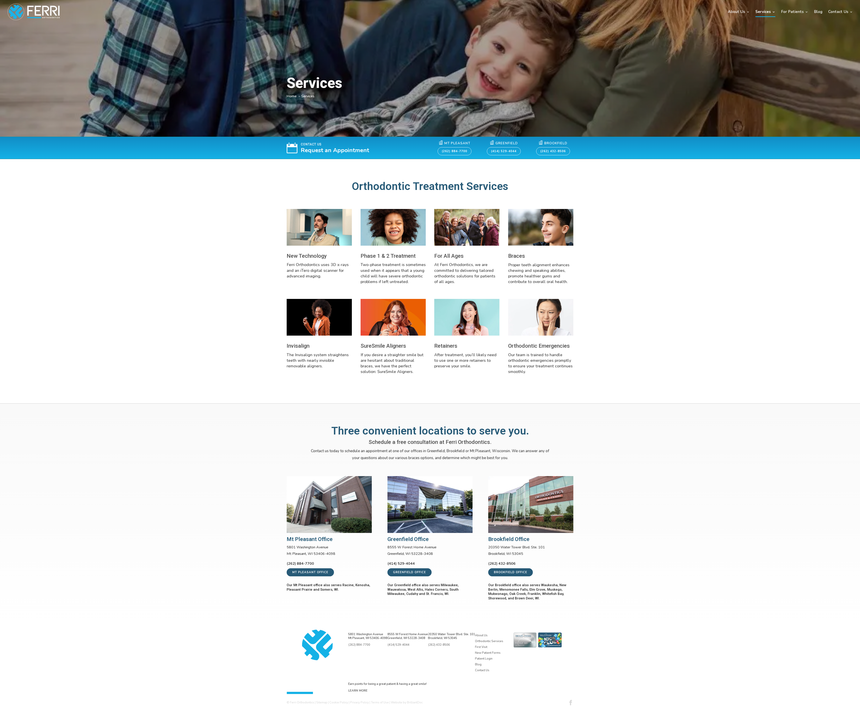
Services (763, 12)
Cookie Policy (338, 703)
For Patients (792, 12)
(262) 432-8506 (553, 151)
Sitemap (321, 703)
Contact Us (838, 12)
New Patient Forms (488, 653)
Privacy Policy (359, 703)
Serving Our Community (493, 675)
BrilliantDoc (415, 703)
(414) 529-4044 (503, 151)
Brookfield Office (510, 572)
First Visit (481, 647)
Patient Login (483, 659)
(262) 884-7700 (454, 151)
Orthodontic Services (489, 641)
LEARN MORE (358, 691)
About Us (736, 12)
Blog (818, 12)
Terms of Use (380, 703)
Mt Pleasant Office (310, 572)
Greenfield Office (409, 572)
